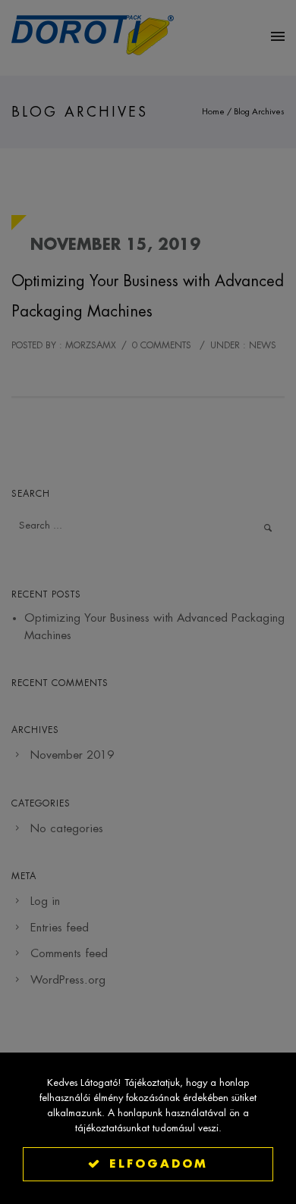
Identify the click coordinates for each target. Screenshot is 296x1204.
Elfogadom (158, 1164)
